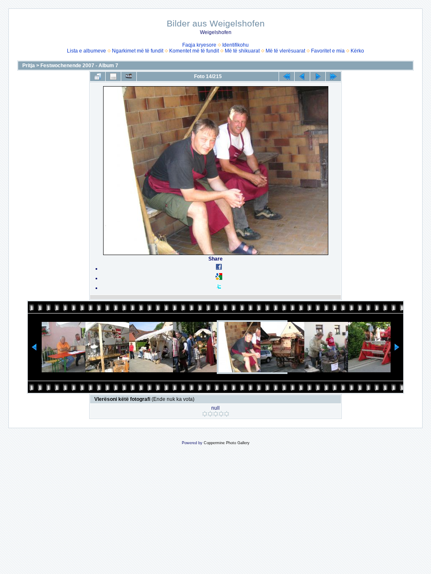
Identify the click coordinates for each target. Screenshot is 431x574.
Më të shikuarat (242, 51)
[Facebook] (219, 268)
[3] (215, 414)
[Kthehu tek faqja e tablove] (97, 76)
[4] (221, 414)
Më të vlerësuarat (285, 51)
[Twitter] (219, 288)
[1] (205, 414)
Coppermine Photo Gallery (227, 443)
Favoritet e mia (328, 51)
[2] (210, 414)
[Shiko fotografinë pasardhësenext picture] (317, 76)
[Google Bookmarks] (219, 278)
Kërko (357, 51)
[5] (226, 414)
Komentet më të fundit (194, 51)
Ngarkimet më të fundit (137, 51)
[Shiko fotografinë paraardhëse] (302, 76)
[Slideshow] (128, 76)
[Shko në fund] (333, 76)
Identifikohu (235, 45)
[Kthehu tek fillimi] (286, 76)
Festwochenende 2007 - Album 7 (79, 65)
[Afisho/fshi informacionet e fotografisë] (113, 76)
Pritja (28, 65)
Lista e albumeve (86, 51)
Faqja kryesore (199, 45)
